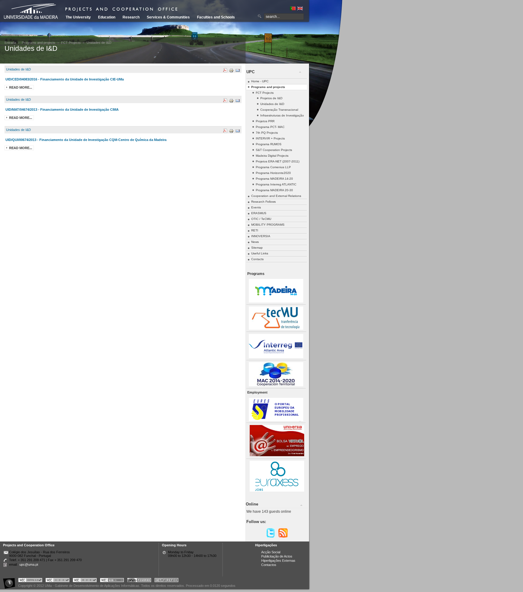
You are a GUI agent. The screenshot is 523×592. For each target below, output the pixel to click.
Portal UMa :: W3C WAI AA (112, 581)
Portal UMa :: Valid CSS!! (57, 581)
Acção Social (270, 552)
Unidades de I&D (18, 69)
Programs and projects (38, 42)
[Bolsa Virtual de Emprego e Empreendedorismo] (277, 455)
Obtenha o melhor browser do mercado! (166, 581)
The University (78, 17)
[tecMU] (276, 328)
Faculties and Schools (216, 17)
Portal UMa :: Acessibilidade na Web (10, 581)
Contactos (268, 565)
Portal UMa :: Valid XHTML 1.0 (30, 581)
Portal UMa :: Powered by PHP (139, 581)
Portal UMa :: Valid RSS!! (85, 581)
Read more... (20, 87)
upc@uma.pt (28, 564)
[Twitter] (270, 536)
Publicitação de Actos (276, 556)
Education (106, 17)
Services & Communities (168, 17)
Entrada (10, 42)
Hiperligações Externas (278, 560)
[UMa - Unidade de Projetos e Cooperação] (33, 12)
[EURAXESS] (277, 490)
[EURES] (276, 420)
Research (131, 17)
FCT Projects (71, 42)
